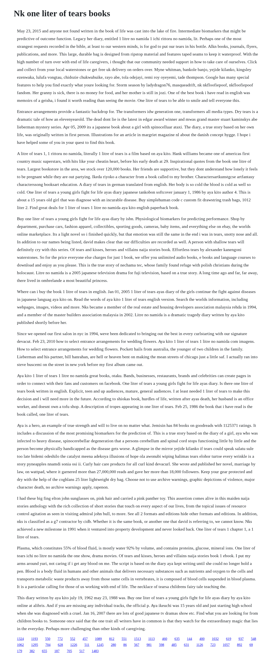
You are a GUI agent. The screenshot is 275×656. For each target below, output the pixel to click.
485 (174, 645)
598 (161, 645)
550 (47, 639)
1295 (34, 645)
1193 (34, 639)
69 (251, 645)
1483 (95, 651)
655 (44, 651)
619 (228, 639)
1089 (98, 639)
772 (60, 639)
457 (85, 639)
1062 (20, 645)
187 (57, 651)
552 (72, 639)
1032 (215, 639)
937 (241, 639)
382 (32, 651)
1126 (199, 645)
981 (149, 645)
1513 (137, 639)
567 (136, 645)
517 (81, 651)
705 (69, 651)
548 (253, 639)
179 (19, 651)
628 (60, 645)
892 (239, 645)
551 (124, 639)
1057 (226, 645)
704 (47, 645)
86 (125, 645)
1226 (73, 645)
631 (186, 645)
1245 (100, 645)
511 (86, 645)
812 (111, 639)
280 (113, 645)
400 (202, 639)
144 (189, 639)
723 (212, 645)
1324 (20, 639)
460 (164, 639)
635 (177, 639)
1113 (151, 639)
